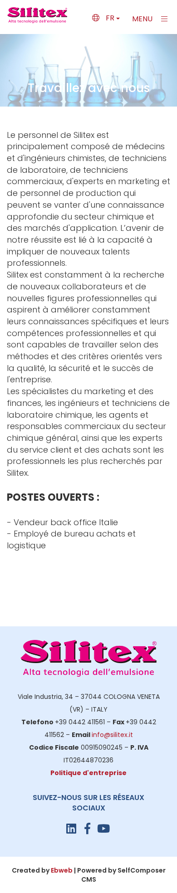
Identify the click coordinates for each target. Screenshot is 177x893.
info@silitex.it (112, 734)
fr (110, 18)
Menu (143, 19)
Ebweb (62, 870)
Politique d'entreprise (88, 772)
